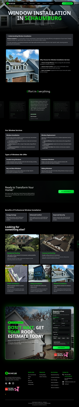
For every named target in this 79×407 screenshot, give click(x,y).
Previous (17, 110)
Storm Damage (54, 379)
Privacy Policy (31, 384)
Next (61, 110)
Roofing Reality (43, 374)
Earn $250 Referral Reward (68, 379)
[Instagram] (13, 383)
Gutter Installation (54, 385)
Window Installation (55, 387)
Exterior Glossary (43, 376)
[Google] (6, 383)
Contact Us (51, 3)
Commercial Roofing (55, 377)
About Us (44, 3)
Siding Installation (54, 382)
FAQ (29, 378)
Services (25, 3)
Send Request (61, 347)
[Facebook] (10, 383)
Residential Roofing (55, 374)
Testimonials (32, 3)
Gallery (38, 3)
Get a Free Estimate (67, 3)
